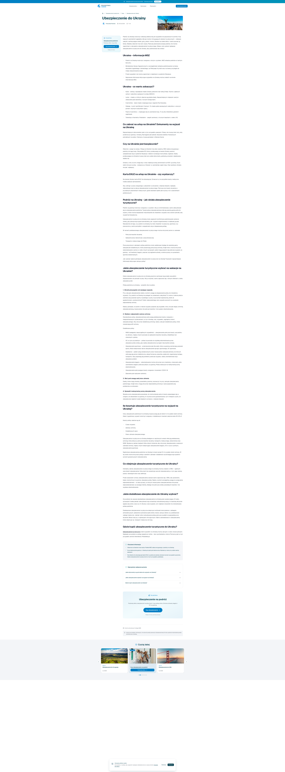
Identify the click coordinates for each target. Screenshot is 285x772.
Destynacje (143, 6)
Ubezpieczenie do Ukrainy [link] (133, 13)
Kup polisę (157, 1)
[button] (111, 46)
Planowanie (153, 6)
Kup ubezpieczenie (181, 6)
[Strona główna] (102, 13)
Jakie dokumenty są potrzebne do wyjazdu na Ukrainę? (140, 572)
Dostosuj (164, 764)
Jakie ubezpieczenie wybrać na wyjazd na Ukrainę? (139, 577)
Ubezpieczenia (133, 6)
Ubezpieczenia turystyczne (112, 13)
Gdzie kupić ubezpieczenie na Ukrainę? (136, 583)
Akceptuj (170, 764)
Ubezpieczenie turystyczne (131, 532)
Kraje (123, 13)
